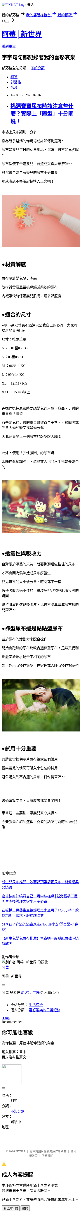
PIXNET (20, 1151)
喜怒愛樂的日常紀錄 (44, 1010)
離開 (25, 1208)
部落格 (15, 82)
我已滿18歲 (10, 1208)
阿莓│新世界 (22, 34)
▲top (6, 1018)
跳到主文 (9, 46)
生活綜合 (36, 1005)
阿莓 (5, 967)
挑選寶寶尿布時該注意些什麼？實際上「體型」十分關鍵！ (41, 113)
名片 (13, 87)
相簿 (13, 77)
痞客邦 (26, 992)
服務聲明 (47, 1155)
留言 (35, 992)
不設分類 (38, 68)
